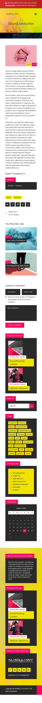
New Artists (18, 479)
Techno (20, 453)
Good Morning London (17, 362)
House (29, 434)
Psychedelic (20, 446)
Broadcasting (19, 473)
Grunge (12, 434)
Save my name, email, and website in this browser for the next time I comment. (22, 299)
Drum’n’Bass (21, 427)
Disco (9, 197)
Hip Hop (21, 434)
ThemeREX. (25, 689)
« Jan (10, 537)
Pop (11, 446)
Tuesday (10, 180)
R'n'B (21, 450)
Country (22, 423)
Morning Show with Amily (17, 265)
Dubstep (17, 197)
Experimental (24, 430)
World (16, 490)
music (24, 438)
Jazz (17, 438)
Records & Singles (20, 484)
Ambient (12, 423)
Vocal (28, 453)
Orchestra (28, 442)
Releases (16, 487)
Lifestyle (16, 476)
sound (11, 453)
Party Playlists (19, 481)
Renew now (10, 5)
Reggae (29, 450)
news (11, 442)
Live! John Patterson (15, 240)
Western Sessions (19, 388)
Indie (11, 438)
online (18, 442)
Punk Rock (13, 450)
